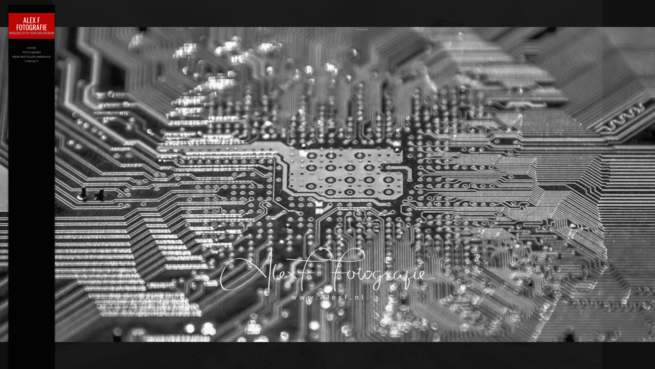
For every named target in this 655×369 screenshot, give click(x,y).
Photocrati (362, 29)
